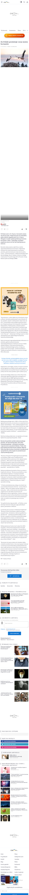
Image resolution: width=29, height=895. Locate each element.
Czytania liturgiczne (5, 867)
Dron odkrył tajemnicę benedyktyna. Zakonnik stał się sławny (19, 609)
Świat (12, 811)
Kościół (2, 859)
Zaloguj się (3, 629)
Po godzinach (4, 46)
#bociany (17, 586)
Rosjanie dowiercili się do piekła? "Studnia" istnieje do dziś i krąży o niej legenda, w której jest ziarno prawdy (19, 796)
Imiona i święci (18, 874)
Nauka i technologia (12, 46)
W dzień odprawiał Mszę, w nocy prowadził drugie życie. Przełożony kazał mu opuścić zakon (7, 659)
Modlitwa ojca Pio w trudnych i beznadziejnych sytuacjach (7, 682)
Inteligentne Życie (15, 769)
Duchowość (17, 864)
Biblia (16, 867)
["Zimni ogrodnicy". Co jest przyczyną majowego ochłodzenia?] (5, 777)
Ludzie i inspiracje (19, 872)
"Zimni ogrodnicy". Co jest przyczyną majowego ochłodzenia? (19, 775)
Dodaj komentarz (14, 633)
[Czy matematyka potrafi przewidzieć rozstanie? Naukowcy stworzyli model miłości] (5, 603)
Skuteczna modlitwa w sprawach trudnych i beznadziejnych (6, 647)
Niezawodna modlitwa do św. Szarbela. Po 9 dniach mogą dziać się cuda (7, 671)
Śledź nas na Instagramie (10, 747)
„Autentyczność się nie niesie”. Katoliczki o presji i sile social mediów (7, 694)
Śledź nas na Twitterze (10, 744)
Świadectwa (17, 869)
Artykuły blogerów (5, 869)
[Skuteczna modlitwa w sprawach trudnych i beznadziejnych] (21, 650)
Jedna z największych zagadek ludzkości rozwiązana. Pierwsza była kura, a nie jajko (19, 810)
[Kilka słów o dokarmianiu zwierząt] (5, 757)
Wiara (19, 30)
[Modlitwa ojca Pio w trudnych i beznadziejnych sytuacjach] (21, 685)
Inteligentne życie (19, 856)
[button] (21, 2)
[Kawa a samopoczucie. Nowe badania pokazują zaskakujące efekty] (5, 791)
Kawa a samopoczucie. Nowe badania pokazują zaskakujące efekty (19, 788)
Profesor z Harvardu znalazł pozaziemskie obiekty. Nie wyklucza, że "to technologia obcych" (19, 803)
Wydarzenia (4, 30)
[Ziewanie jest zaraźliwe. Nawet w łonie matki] (5, 770)
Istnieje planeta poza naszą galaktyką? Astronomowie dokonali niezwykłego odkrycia (19, 782)
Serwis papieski (4, 864)
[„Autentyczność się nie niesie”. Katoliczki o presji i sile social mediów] (21, 697)
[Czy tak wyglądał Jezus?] (5, 818)
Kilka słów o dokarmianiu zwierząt (16, 756)
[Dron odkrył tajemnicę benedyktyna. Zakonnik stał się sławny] (5, 610)
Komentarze (12, 30)
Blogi (2, 862)
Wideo (24, 30)
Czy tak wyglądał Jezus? (16, 815)
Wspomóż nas (16, 576)
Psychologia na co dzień (6, 872)
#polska (3, 586)
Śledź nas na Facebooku (10, 741)
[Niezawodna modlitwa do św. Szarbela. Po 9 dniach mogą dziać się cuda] (21, 673)
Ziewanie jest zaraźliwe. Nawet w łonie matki (19, 768)
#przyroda (10, 586)
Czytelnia (17, 859)
